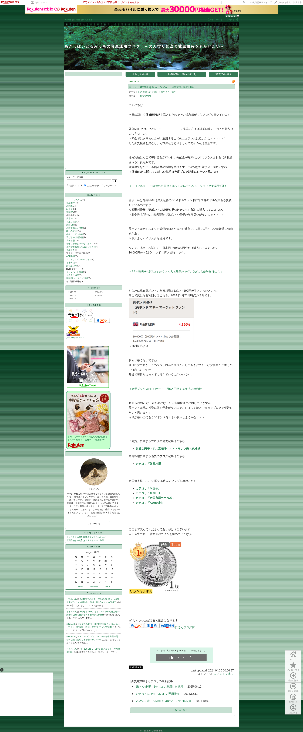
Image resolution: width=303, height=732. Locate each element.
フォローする (293, 670)
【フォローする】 (216, 19)
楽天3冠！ (220, 185)
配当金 (69, 209)
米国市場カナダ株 (74, 228)
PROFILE (87, 19)
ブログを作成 (284, 2)
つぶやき (70, 250)
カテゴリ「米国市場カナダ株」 (155, 497)
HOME (68, 19)
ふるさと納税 (72, 275)
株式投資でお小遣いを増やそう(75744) (157, 91)
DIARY (76, 19)
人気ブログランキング (76, 337)
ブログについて (73, 199)
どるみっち (71, 599)
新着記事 (293, 702)
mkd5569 (70, 624)
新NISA (69, 212)
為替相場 (70, 240)
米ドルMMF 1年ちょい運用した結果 (159, 686)
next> (107, 586)
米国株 (69, 206)
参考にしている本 (74, 234)
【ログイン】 (232, 19)
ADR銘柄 (70, 256)
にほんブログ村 (185, 627)
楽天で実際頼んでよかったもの (81, 247)
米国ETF (70, 225)
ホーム (293, 659)
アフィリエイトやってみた (79, 259)
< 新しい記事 (140, 74)
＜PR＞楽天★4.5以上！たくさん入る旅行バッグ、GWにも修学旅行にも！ (176, 271)
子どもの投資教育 (74, 237)
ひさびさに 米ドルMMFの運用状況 (158, 693)
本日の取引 (71, 231)
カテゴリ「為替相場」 (150, 463)
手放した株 (71, 221)
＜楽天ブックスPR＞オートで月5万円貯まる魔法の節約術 (165, 388)
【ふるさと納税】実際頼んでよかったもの (86, 537)
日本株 (69, 218)
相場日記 (70, 262)
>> (261, 2)
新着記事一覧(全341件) (181, 74)
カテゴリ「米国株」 (148, 488)
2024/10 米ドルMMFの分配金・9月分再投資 (163, 700)
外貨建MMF (71, 266)
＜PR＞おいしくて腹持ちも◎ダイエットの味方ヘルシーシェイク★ (171, 185)
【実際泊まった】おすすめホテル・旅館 (85, 540)
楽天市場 (297, 2)
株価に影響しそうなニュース (80, 243)
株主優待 (70, 203)
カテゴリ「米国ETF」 (150, 493)
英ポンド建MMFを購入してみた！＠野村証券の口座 (161, 87)
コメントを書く (224, 673)
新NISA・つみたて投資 (77, 278)
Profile (94, 453)
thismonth (94, 586)
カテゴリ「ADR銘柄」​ (150, 502)
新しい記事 (293, 691)
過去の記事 (293, 680)
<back (80, 586)
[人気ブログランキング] (73, 335)
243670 (230, 16)
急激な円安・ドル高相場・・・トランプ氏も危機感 (168, 448)
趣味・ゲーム (41, 2)
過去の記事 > (223, 74)
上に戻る (293, 712)
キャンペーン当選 (74, 272)
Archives (94, 288)
